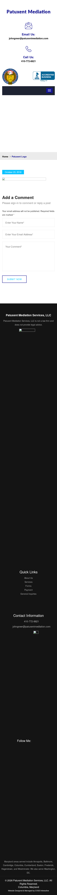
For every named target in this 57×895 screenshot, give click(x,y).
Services (28, 581)
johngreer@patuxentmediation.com (28, 38)
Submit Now (14, 279)
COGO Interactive (42, 890)
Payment (28, 589)
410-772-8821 (28, 61)
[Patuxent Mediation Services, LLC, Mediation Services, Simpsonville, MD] (44, 76)
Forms (28, 585)
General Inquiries (28, 593)
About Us (28, 577)
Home (5, 156)
